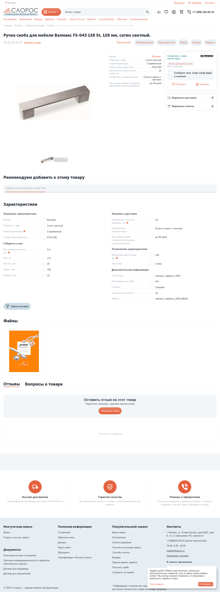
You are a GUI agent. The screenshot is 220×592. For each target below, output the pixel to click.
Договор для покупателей (16, 573)
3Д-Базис (50, 19)
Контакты (210, 3)
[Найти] (147, 12)
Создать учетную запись (16, 537)
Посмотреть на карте (178, 555)
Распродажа (9, 19)
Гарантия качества (110, 497)
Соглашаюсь (205, 584)
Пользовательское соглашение (19, 555)
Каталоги (62, 19)
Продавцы (179, 3)
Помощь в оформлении (185, 497)
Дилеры (62, 542)
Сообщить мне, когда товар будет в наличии (193, 75)
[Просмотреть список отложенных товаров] (166, 12)
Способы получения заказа (126, 547)
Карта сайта (64, 547)
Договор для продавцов (15, 568)
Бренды (38, 19)
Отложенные (119, 537)
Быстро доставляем (35, 497)
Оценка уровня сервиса (124, 562)
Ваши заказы (119, 532)
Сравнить (204, 84)
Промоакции (25, 19)
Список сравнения (121, 542)
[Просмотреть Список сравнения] (158, 12)
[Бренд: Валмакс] (207, 56)
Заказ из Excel (77, 19)
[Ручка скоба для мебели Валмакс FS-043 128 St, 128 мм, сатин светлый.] (53, 101)
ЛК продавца (194, 3)
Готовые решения (139, 19)
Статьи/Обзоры (106, 19)
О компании (64, 532)
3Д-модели (63, 552)
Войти (6, 532)
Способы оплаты (121, 552)
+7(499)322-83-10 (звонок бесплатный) (186, 540)
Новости (91, 19)
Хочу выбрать (157, 584)
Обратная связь (66, 537)
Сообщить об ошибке (123, 572)
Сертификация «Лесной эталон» (75, 557)
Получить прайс (120, 567)
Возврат (116, 557)
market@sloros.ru (176, 550)
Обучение (122, 19)
